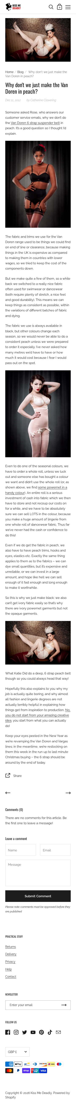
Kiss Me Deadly (41, 1093)
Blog (20, 72)
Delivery (10, 954)
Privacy (10, 961)
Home (9, 72)
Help (8, 969)
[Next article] (68, 793)
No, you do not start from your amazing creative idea (37, 715)
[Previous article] (7, 793)
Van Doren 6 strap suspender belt (35, 123)
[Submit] (63, 1005)
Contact (10, 976)
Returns (10, 946)
